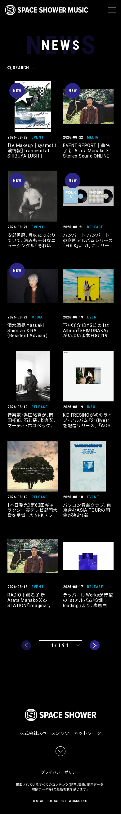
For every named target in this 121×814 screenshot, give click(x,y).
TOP (117, 802)
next (95, 645)
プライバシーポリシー (60, 772)
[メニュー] (112, 10)
